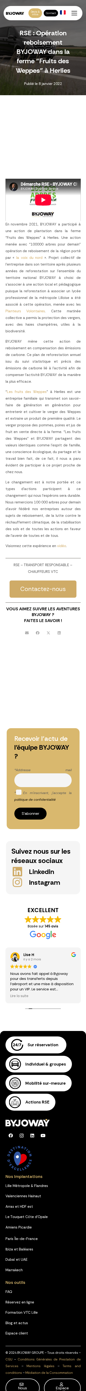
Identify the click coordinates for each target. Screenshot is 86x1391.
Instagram (44, 882)
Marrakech (14, 1270)
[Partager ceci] (37, 633)
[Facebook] (10, 1135)
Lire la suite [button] (19, 996)
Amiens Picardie (18, 1227)
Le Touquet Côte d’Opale (26, 1216)
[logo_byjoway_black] (15, 13)
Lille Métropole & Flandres (26, 1185)
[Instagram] (20, 882)
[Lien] (43, 1045)
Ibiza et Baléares (19, 1249)
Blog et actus (16, 1323)
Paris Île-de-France (21, 1238)
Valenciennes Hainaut (23, 1196)
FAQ (8, 1291)
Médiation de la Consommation (49, 1373)
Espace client (16, 1333)
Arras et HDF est (19, 1206)
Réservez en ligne (19, 1302)
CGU (8, 1359)
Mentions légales (40, 1366)
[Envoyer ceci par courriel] (27, 633)
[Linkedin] (20, 871)
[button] (74, 13)
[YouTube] (43, 1135)
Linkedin (41, 871)
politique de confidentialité (35, 799)
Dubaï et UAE (16, 1259)
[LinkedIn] (32, 1135)
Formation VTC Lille (21, 1312)
